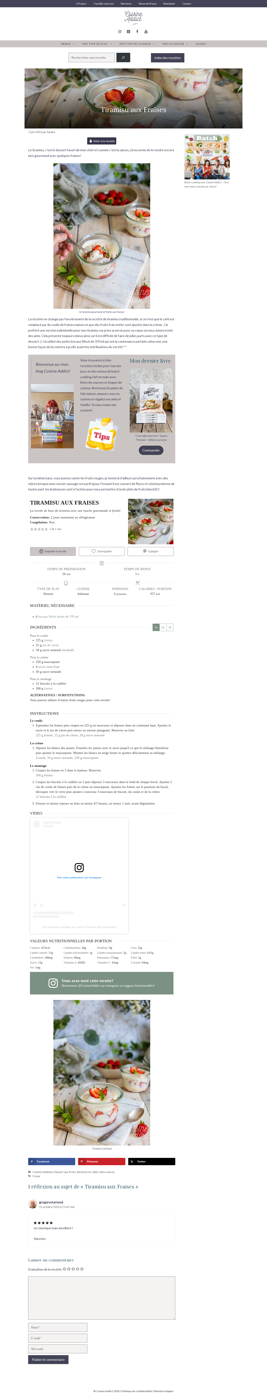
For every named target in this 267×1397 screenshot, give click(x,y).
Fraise (36, 1176)
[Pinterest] (128, 31)
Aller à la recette (104, 141)
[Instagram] (119, 31)
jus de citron (51, 645)
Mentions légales (163, 1391)
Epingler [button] (153, 551)
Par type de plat (95, 43)
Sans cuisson (107, 1172)
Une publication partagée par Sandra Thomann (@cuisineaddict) (79, 927)
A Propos (81, 3)
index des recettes (168, 58)
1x (156, 627)
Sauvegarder (104, 551)
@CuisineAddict (89, 985)
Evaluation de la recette (45, 1269)
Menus (66, 43)
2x (163, 627)
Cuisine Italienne (43, 1172)
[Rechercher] (123, 57)
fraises (48, 640)
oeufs (41, 667)
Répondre (40, 1238)
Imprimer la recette (55, 551)
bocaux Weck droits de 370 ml (58, 616)
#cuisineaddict (144, 985)
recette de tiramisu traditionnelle (115, 319)
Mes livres (126, 3)
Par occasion (173, 43)
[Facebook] (137, 31)
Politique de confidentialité (136, 1391)
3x (169, 627)
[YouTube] (145, 31)
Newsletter (169, 3)
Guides (201, 43)
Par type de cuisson (135, 43)
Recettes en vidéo (87, 1172)
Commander (151, 450)
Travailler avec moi (104, 3)
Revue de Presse (147, 3)
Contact (186, 3)
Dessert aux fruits (65, 1172)
